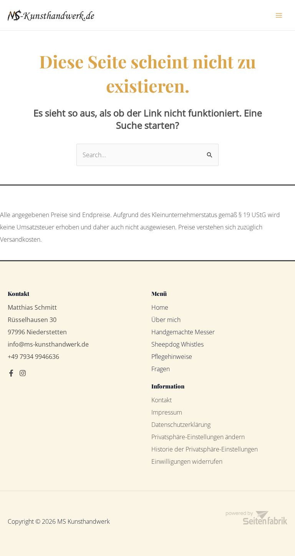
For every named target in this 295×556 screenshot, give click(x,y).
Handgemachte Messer (183, 332)
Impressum (166, 412)
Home (159, 307)
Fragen (160, 369)
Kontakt (161, 400)
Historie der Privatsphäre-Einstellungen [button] (204, 449)
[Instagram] (22, 373)
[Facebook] (11, 373)
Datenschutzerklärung (180, 424)
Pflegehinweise (171, 356)
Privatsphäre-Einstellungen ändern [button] (198, 437)
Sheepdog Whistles (177, 344)
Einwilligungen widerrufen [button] (186, 461)
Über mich (166, 319)
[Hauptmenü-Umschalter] (278, 15)
